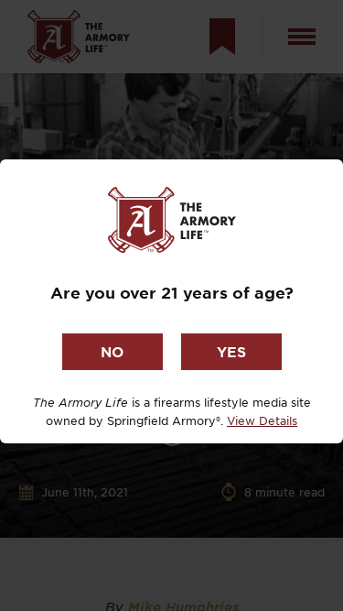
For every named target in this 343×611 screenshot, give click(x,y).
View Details (262, 420)
